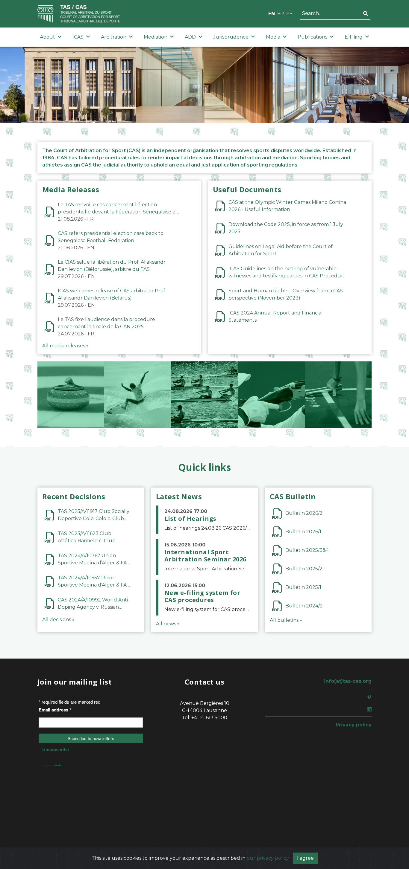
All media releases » (65, 346)
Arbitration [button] (113, 37)
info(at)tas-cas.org (348, 681)
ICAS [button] (78, 37)
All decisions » (58, 619)
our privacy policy (268, 858)
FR (280, 13)
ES (289, 13)
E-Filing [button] (354, 37)
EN (271, 13)
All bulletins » (286, 620)
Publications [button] (312, 37)
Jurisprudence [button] (231, 37)
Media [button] (273, 37)
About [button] (47, 37)
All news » (168, 624)
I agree (305, 858)
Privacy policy (354, 725)
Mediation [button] (155, 37)
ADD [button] (190, 37)
